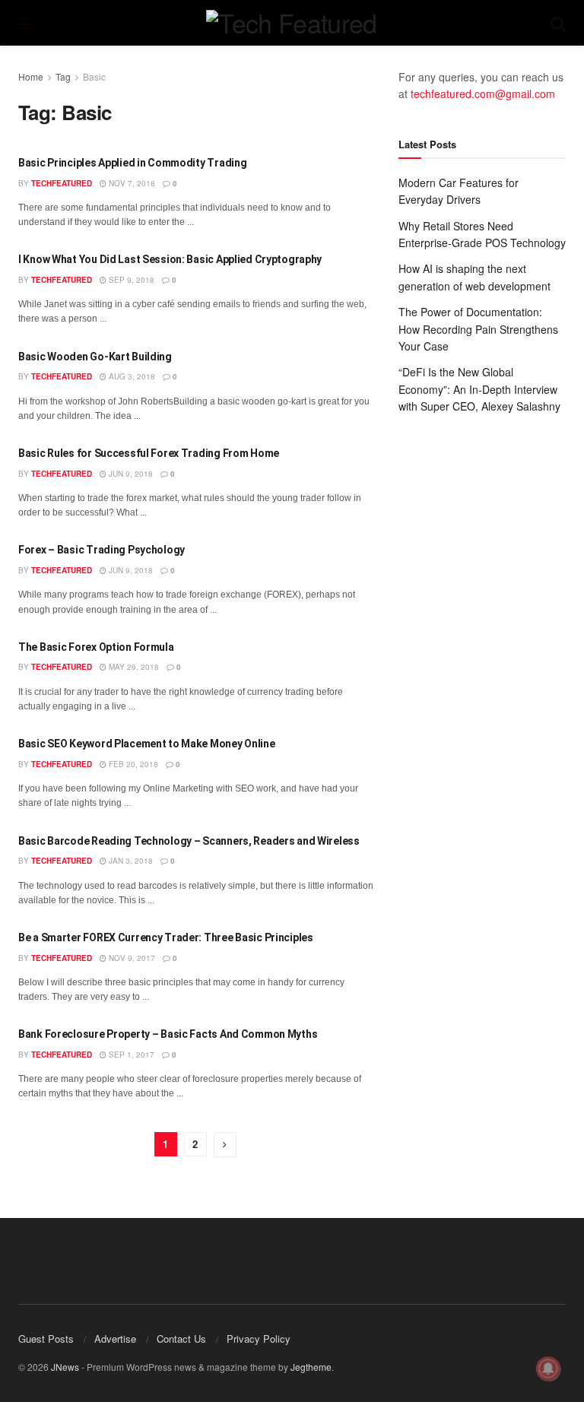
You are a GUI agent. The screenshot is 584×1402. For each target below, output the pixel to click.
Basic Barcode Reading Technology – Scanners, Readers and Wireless (189, 841)
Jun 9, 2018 (129, 473)
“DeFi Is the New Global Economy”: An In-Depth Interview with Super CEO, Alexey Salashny (479, 389)
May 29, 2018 (132, 666)
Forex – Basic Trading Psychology (101, 550)
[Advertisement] (482, 522)
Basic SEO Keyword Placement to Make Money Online (146, 743)
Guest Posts (46, 1338)
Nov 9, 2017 (130, 958)
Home (30, 76)
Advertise (115, 1338)
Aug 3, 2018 (130, 376)
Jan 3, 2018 (129, 860)
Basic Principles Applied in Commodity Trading (132, 163)
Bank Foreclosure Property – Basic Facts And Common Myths (167, 1034)
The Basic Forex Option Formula (96, 647)
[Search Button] (558, 23)
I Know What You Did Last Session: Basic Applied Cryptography (170, 259)
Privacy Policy (258, 1338)
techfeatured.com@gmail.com (483, 93)
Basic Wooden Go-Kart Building (95, 356)
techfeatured (61, 183)
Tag (63, 76)
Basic (94, 76)
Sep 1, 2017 (130, 1054)
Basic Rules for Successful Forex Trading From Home (148, 453)
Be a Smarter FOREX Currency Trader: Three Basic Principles (165, 937)
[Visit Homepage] (291, 23)
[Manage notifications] (548, 1368)
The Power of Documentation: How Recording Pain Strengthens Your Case (478, 329)
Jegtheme (311, 1366)
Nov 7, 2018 (130, 183)
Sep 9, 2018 (130, 279)
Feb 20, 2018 (132, 764)
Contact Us (181, 1338)
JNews (65, 1366)
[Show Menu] (25, 23)
